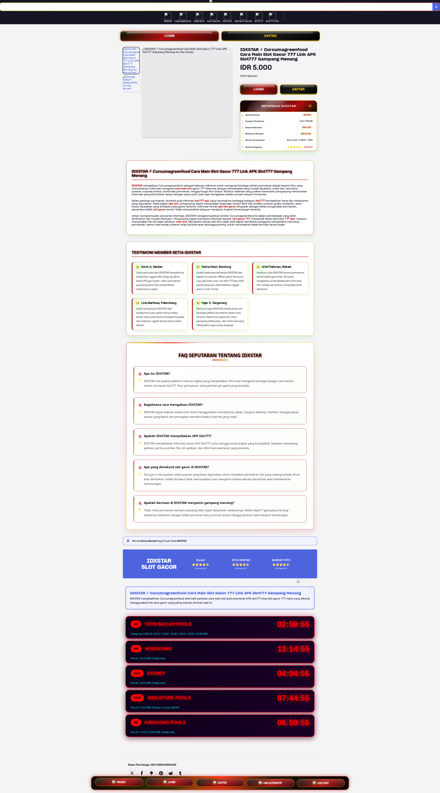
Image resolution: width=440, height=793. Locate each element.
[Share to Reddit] (171, 773)
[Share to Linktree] (151, 773)
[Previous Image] (145, 92)
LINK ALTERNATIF (272, 783)
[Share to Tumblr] (180, 773)
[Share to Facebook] (142, 773)
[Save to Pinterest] (161, 773)
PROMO (121, 782)
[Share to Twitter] (132, 773)
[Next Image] (229, 92)
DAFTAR (270, 35)
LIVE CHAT (323, 783)
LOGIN (169, 35)
